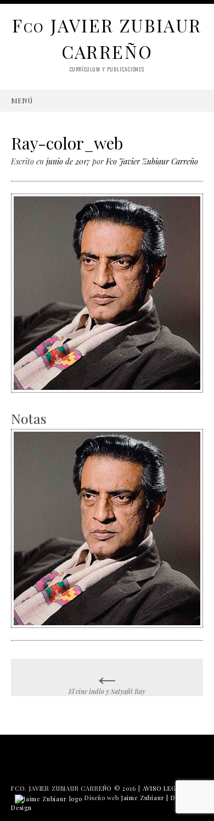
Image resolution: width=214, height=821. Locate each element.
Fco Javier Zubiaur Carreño (152, 161)
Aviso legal (163, 788)
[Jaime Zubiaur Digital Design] (48, 798)
